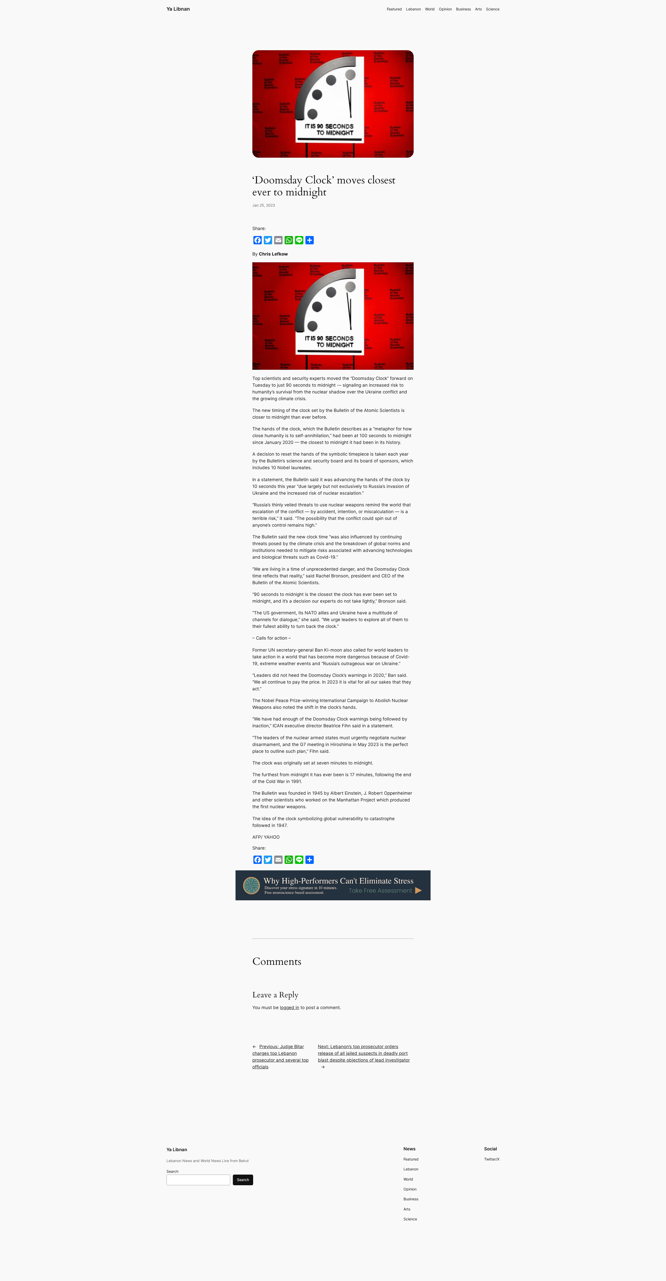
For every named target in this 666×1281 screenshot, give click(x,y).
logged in (289, 1007)
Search (172, 1171)
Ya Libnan (178, 9)
